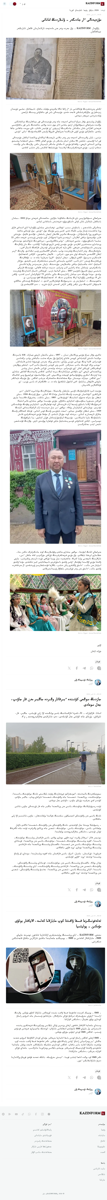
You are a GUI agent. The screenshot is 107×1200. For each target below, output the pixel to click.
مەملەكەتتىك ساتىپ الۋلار (41, 1152)
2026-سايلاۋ (94, 10)
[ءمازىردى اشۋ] (5, 4)
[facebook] (36, 1114)
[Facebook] (77, 669)
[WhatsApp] (92, 669)
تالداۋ (103, 1141)
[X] (69, 669)
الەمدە (102, 1152)
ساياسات (101, 1135)
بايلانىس (101, 1174)
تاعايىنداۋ (78, 10)
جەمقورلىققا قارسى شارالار (41, 1147)
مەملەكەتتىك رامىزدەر (43, 1141)
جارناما (102, 1180)
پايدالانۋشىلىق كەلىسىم (42, 1130)
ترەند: (103, 11)
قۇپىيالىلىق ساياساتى (43, 1135)
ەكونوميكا (101, 1147)
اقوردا (72, 10)
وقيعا (85, 10)
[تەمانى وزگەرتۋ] (13, 4)
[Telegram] (84, 669)
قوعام (98, 661)
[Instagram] (99, 669)
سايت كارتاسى (99, 1169)
